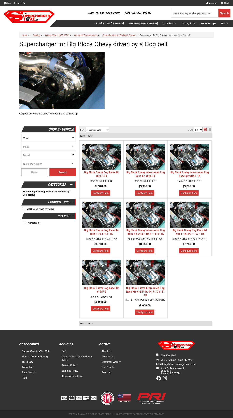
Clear (34, 172)
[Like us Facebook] (158, 379)
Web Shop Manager (154, 414)
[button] (200, 13)
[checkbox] (24, 223)
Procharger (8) (33, 222)
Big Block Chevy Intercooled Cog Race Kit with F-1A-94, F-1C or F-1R (145, 291)
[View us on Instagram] (165, 379)
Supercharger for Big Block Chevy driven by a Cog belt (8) (47, 193)
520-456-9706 (168, 355)
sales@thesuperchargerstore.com (178, 364)
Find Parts (62, 172)
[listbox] (48, 138)
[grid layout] (205, 129)
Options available (100, 193)
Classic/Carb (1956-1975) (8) (40, 208)
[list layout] (209, 129)
